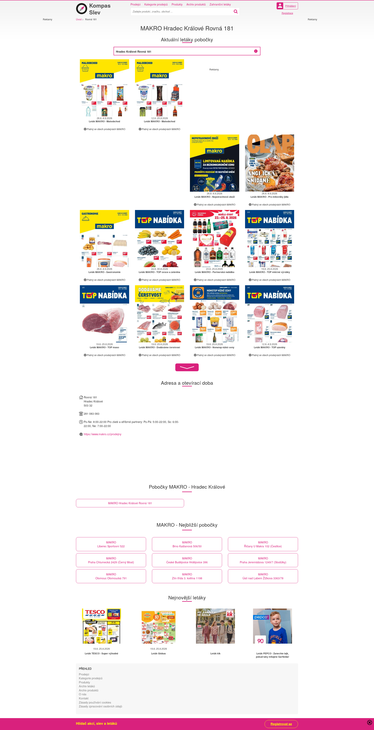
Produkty (177, 4)
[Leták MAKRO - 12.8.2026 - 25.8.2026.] (159, 87)
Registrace (287, 13)
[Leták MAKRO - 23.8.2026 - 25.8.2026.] (214, 238)
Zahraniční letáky (220, 4)
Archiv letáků (87, 686)
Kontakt (83, 698)
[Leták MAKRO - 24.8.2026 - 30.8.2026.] (159, 238)
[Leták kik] (215, 626)
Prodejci (135, 4)
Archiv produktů (196, 4)
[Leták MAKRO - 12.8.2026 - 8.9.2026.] (269, 313)
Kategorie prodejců (156, 4)
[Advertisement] (54, 79)
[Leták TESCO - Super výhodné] (101, 626)
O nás (82, 694)
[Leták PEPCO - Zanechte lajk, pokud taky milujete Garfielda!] (272, 626)
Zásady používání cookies (95, 702)
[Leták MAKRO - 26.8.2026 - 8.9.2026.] (104, 87)
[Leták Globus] (158, 626)
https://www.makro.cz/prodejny (102, 434)
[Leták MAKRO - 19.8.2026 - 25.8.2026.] (269, 238)
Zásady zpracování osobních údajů (100, 706)
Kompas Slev (100, 9)
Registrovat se (281, 724)
